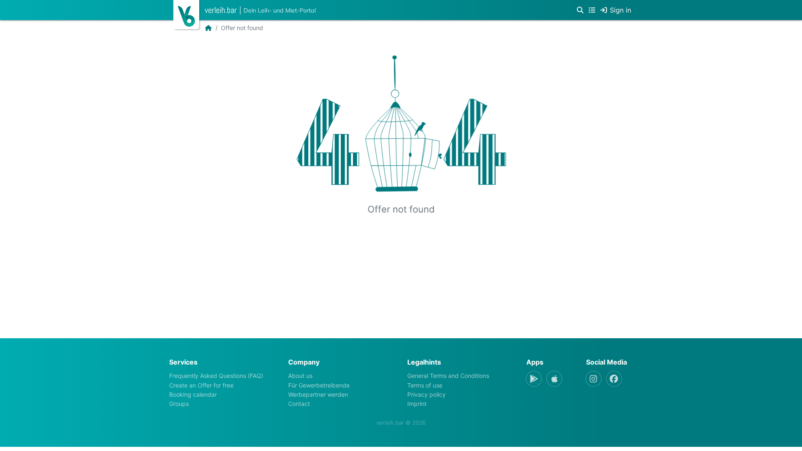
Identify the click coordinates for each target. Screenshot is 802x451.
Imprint (416, 403)
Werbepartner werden (318, 394)
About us (300, 375)
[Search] (580, 10)
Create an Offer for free (201, 385)
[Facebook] (614, 378)
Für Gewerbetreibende (319, 385)
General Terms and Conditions (448, 375)
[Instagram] (593, 378)
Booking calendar (193, 394)
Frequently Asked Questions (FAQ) (216, 375)
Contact (299, 403)
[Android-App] (533, 378)
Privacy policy (426, 394)
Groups (179, 403)
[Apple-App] (554, 378)
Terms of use (424, 385)
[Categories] (592, 10)
